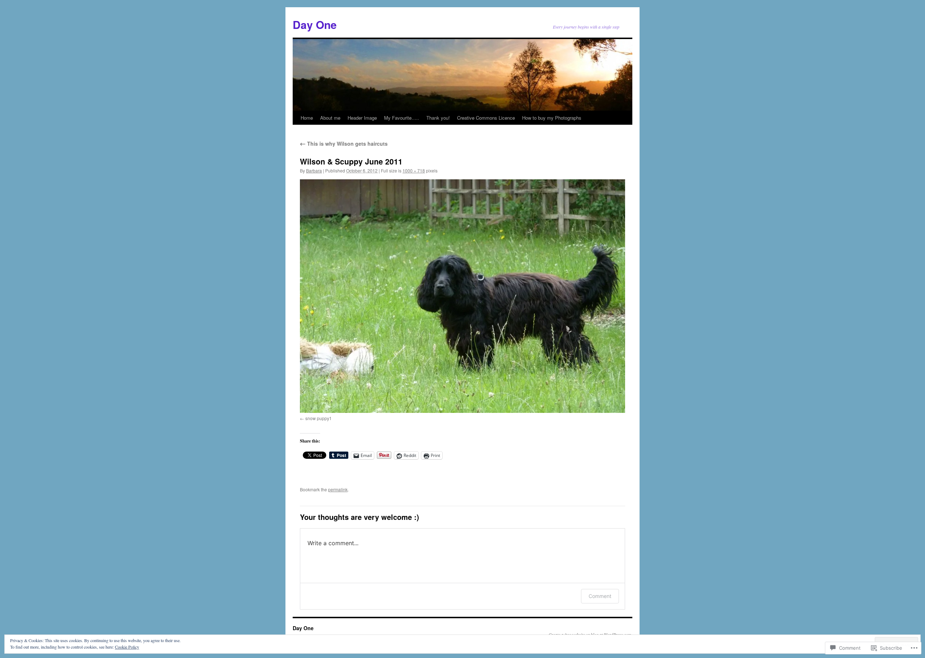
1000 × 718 (414, 170)
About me (330, 117)
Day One (315, 24)
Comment (600, 596)
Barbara (314, 170)
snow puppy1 (318, 418)
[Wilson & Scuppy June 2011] (462, 296)
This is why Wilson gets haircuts (344, 143)
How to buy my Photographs (551, 117)
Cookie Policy (127, 647)
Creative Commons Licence (486, 117)
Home (307, 117)
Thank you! (438, 117)
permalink (338, 489)
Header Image (362, 117)
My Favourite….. (401, 117)
